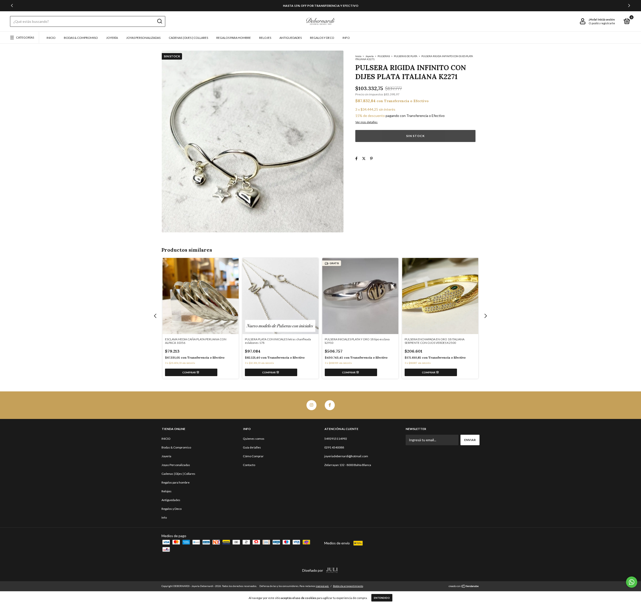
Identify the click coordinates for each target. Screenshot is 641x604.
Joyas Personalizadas (143, 38)
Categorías (25, 37)
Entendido (382, 597)
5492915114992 (335, 438)
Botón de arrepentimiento (348, 585)
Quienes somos (253, 438)
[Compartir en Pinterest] (371, 158)
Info (346, 38)
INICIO (51, 38)
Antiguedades (290, 38)
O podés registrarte (602, 23)
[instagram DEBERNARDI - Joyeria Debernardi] (311, 405)
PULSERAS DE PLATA (406, 56)
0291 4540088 (334, 447)
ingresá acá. (322, 585)
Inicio (358, 56)
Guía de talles (252, 447)
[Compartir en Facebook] (356, 158)
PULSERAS (384, 56)
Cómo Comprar (253, 456)
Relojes (265, 38)
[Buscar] (159, 21)
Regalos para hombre (233, 38)
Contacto (249, 465)
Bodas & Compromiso (81, 38)
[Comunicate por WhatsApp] (631, 582)
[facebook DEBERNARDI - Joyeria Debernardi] (330, 405)
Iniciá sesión (606, 19)
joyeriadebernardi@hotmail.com (346, 456)
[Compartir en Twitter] (364, 158)
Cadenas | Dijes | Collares (188, 38)
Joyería (112, 38)
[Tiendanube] (463, 586)
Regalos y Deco (322, 38)
